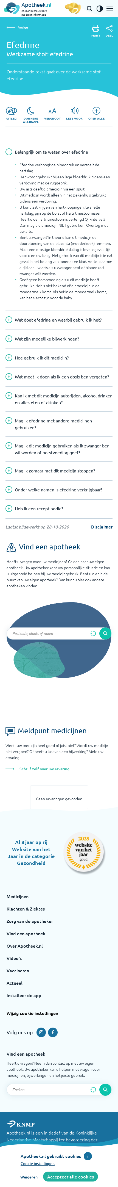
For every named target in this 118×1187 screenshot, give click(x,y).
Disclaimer (102, 527)
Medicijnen (18, 896)
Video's (14, 958)
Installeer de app (24, 995)
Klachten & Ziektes (26, 909)
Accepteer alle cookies (70, 1177)
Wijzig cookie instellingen (32, 1013)
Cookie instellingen (38, 1163)
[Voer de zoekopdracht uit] (105, 633)
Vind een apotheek (26, 933)
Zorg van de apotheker (30, 921)
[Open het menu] (109, 8)
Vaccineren (18, 970)
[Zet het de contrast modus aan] (99, 8)
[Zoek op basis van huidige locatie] (93, 633)
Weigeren (29, 1177)
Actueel (15, 983)
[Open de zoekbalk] (89, 8)
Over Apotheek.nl (25, 946)
